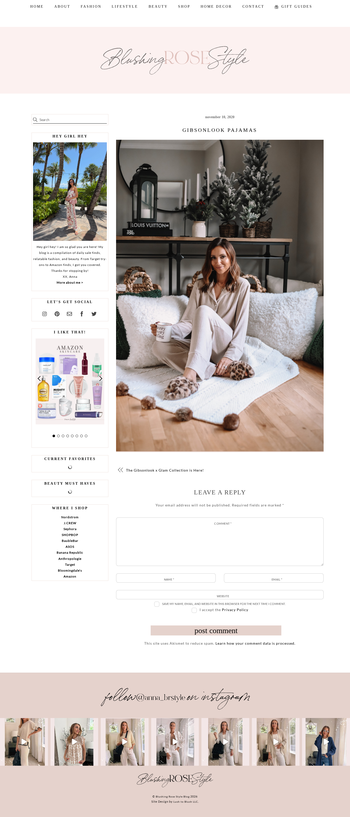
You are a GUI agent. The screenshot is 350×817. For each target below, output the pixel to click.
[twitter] (94, 313)
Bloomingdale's (70, 570)
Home (37, 6)
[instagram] (45, 313)
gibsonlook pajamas (219, 130)
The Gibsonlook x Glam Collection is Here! (165, 470)
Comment (222, 523)
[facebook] (82, 313)
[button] (39, 378)
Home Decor (216, 6)
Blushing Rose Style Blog (173, 796)
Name (169, 579)
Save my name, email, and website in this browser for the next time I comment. (224, 603)
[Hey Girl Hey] (70, 191)
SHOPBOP (70, 535)
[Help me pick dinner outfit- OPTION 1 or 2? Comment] (175, 742)
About (62, 6)
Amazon (70, 576)
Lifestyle (125, 6)
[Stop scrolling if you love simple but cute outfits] (225, 742)
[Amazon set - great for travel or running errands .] (24, 742)
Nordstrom (70, 517)
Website (223, 596)
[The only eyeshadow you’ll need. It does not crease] (74, 742)
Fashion (91, 6)
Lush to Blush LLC (185, 801)
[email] (69, 313)
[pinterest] (57, 313)
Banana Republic (70, 552)
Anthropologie (69, 559)
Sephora (70, 529)
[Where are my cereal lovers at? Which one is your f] (276, 742)
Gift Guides (296, 6)
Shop (184, 6)
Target (70, 564)
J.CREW (70, 523)
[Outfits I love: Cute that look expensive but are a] (125, 742)
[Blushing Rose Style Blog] (175, 787)
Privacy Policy (235, 609)
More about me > (70, 282)
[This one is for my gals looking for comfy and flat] (326, 742)
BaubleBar (70, 541)
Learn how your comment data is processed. (255, 643)
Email (277, 579)
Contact (253, 6)
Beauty (158, 6)
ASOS (70, 547)
